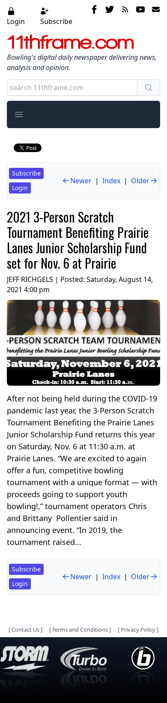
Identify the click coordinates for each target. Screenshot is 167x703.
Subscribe (56, 21)
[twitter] (109, 15)
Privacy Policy (138, 629)
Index (111, 180)
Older (140, 180)
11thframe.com (70, 42)
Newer (81, 180)
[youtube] (140, 15)
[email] (154, 15)
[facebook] (94, 15)
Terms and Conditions (80, 629)
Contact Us (25, 629)
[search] (148, 87)
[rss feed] (125, 15)
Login (16, 21)
